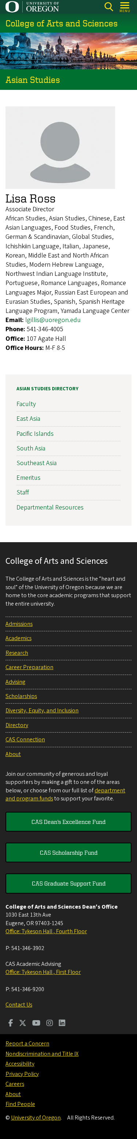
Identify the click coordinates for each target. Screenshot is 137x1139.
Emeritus (28, 477)
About (13, 754)
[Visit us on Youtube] (36, 1024)
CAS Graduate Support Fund (69, 883)
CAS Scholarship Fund (69, 852)
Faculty (26, 404)
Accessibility (19, 1064)
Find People (20, 1104)
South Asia (30, 448)
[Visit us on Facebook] (10, 1024)
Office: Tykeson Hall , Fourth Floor (46, 931)
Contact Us (18, 1005)
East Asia (28, 418)
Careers (14, 1084)
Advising (15, 682)
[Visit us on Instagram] (49, 1024)
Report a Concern (27, 1044)
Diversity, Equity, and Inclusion (42, 711)
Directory (16, 725)
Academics (18, 638)
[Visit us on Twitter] (22, 1024)
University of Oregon (36, 1118)
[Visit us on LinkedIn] (62, 1024)
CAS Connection (25, 739)
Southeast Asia (36, 463)
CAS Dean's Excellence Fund (68, 821)
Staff (22, 492)
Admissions (19, 624)
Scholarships (21, 696)
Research (16, 653)
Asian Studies (32, 79)
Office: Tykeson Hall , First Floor (43, 972)
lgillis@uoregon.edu (53, 320)
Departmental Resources (50, 507)
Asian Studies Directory (47, 389)
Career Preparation (29, 667)
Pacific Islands (35, 433)
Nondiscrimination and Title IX (42, 1054)
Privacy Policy (22, 1074)
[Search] (108, 6)
